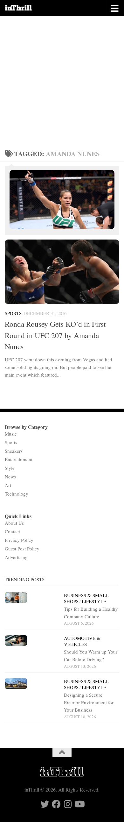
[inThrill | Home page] (23, 8)
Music (11, 434)
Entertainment (18, 459)
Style (10, 468)
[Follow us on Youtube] (79, 804)
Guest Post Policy (22, 548)
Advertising (16, 557)
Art (8, 485)
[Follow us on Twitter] (44, 804)
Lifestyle (94, 601)
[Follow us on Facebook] (56, 804)
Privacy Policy (19, 540)
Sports (13, 313)
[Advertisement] (62, 81)
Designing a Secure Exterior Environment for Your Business (89, 702)
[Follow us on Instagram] (67, 804)
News (10, 476)
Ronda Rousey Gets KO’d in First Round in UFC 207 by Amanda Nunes (55, 335)
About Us (14, 523)
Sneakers (14, 451)
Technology (16, 493)
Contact (12, 531)
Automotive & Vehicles (82, 641)
